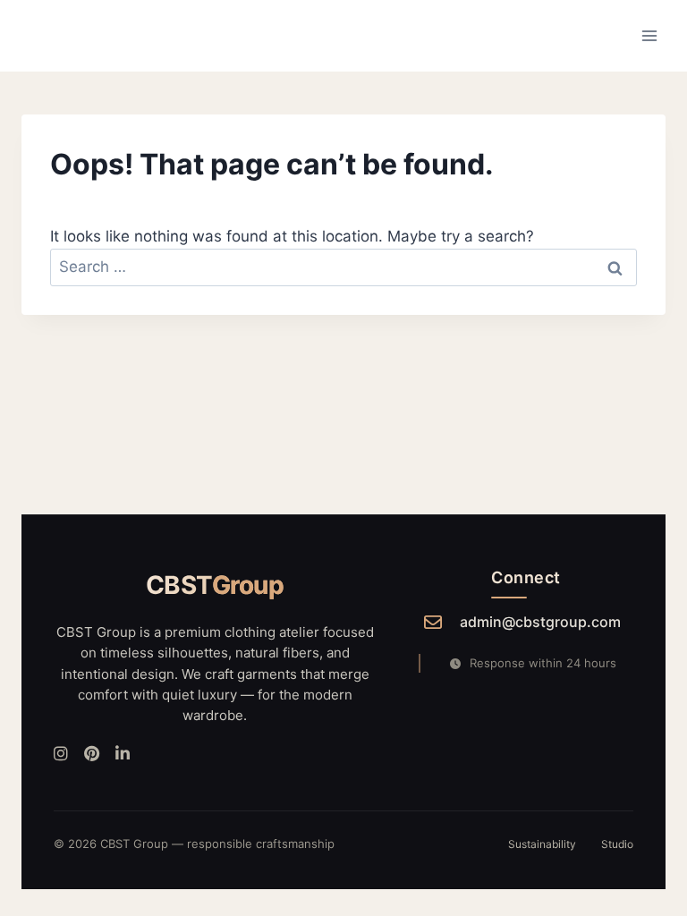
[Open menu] (649, 35)
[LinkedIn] (122, 755)
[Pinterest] (91, 755)
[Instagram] (61, 755)
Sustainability (542, 844)
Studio (617, 844)
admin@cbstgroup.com (540, 622)
